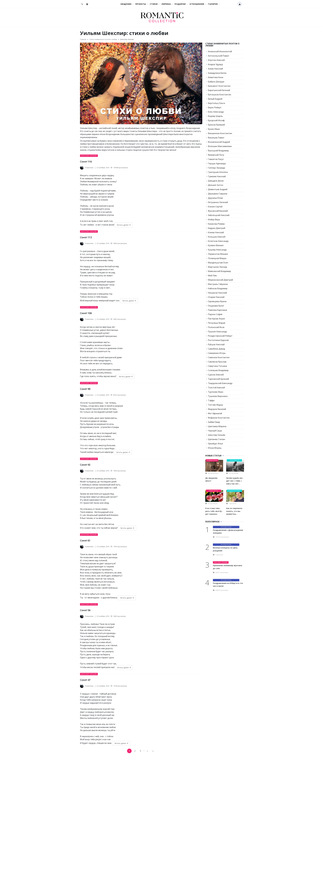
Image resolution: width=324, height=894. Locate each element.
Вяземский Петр (216, 154)
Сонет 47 (85, 680)
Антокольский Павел (218, 55)
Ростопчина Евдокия (218, 340)
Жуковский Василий (218, 210)
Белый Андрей (215, 98)
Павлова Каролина (217, 310)
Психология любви (234, 491)
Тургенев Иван (215, 391)
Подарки (180, 4)
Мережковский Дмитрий (220, 279)
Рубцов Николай (216, 344)
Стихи (154, 4)
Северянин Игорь (217, 353)
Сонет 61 (85, 540)
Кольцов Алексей (216, 236)
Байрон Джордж (216, 81)
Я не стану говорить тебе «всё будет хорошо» (213, 511)
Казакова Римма (216, 223)
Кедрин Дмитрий (216, 228)
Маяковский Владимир (219, 271)
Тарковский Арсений (218, 379)
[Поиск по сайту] (82, 4)
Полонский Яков (216, 327)
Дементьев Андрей (217, 189)
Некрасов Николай (217, 292)
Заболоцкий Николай (218, 215)
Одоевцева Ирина (217, 301)
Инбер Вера (214, 219)
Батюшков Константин (219, 94)
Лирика (166, 4)
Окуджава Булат (216, 305)
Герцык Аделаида (217, 163)
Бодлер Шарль (215, 116)
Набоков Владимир (217, 288)
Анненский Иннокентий (220, 51)
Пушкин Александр (217, 331)
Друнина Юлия (215, 198)
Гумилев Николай (217, 176)
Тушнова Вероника (217, 396)
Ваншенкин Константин (220, 133)
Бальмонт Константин (219, 86)
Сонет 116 (86, 161)
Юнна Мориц (214, 447)
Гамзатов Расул (216, 159)
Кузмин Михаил (216, 245)
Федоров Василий (217, 409)
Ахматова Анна (215, 77)
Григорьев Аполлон (218, 172)
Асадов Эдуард (215, 64)
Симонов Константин (218, 357)
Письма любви (221, 562)
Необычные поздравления (226, 527)
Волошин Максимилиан (220, 146)
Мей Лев (212, 275)
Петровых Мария (216, 323)
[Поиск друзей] (87, 4)
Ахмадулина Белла (217, 73)
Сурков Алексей (216, 374)
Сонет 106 (86, 313)
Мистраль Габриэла (218, 284)
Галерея (213, 4)
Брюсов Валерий (216, 124)
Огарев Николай (216, 297)
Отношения (197, 4)
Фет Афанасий (215, 413)
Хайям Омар (214, 422)
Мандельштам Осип (218, 262)
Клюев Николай (216, 232)
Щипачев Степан (216, 439)
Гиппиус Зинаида (216, 167)
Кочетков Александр (218, 241)
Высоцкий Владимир (218, 150)
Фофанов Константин (219, 417)
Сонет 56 (85, 610)
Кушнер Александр (217, 249)
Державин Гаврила (217, 193)
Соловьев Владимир (218, 370)
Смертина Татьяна (217, 366)
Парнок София (215, 314)
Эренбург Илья (215, 443)
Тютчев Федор (215, 404)
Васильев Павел (216, 137)
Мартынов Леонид (217, 267)
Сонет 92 (85, 464)
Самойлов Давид (216, 348)
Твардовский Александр (220, 383)
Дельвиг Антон (215, 185)
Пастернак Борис (216, 318)
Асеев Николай (215, 68)
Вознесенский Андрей (219, 142)
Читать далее (123, 225)
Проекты (140, 4)
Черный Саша (215, 430)
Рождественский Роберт (220, 335)
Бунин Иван (214, 129)
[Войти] (239, 4)
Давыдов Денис (216, 180)
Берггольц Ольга (216, 103)
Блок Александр (216, 111)
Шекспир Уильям (89, 156)
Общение (126, 4)
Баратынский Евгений (219, 90)
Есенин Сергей (215, 206)
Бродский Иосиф (216, 120)
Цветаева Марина (217, 426)
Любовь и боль (234, 460)
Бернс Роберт (214, 107)
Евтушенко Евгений (218, 202)
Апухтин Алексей (216, 60)
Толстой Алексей (216, 387)
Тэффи (211, 400)
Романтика (212, 460)
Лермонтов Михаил (218, 254)
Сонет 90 (85, 389)
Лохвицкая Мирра (217, 258)
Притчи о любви (213, 491)
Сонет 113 (86, 237)
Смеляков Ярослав (217, 361)
